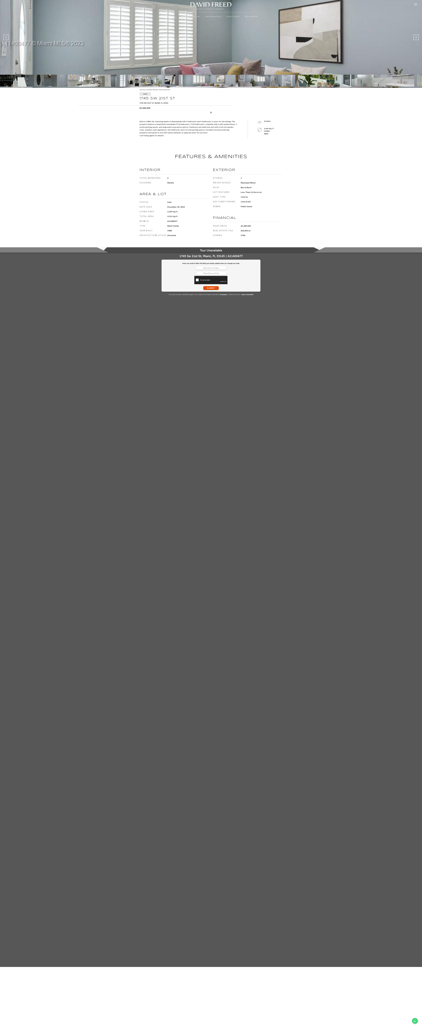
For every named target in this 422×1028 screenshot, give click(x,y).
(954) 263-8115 (251, 16)
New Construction (190, 16)
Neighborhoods (213, 16)
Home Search (233, 16)
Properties (170, 16)
